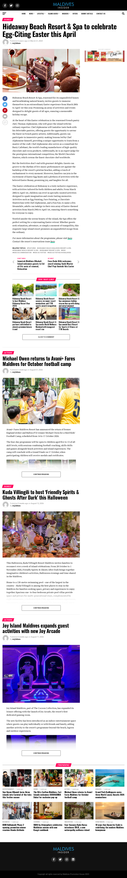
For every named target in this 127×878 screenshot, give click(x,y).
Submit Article (87, 13)
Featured (32, 248)
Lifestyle (40, 13)
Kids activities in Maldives (59, 252)
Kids (63, 250)
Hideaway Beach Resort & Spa (25, 250)
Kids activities (40, 252)
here (70, 238)
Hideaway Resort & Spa (50, 250)
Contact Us (100, 13)
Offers (75, 13)
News (31, 13)
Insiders (65, 13)
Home (24, 13)
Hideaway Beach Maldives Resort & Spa (54, 248)
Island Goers (53, 13)
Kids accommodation (22, 252)
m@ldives (16, 43)
